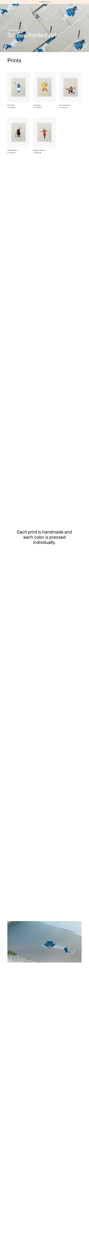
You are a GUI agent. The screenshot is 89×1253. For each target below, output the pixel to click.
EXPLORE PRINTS (13, 43)
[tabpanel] (44, 27)
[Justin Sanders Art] (44, 8)
